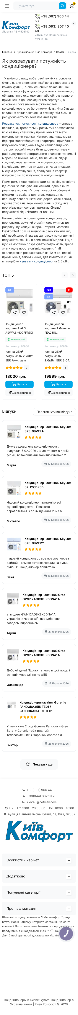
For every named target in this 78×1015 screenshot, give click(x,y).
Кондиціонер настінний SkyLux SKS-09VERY (47, 541)
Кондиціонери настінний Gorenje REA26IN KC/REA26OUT (57, 328)
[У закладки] (24, 312)
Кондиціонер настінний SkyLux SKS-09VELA (47, 429)
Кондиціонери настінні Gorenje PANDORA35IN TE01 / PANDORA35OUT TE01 (43, 706)
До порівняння (21, 392)
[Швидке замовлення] (15, 312)
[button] (65, 275)
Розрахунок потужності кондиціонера (30, 123)
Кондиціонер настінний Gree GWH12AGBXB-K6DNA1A (44, 597)
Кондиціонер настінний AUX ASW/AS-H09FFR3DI (19, 328)
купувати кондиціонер (36, 261)
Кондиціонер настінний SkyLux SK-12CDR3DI (47, 485)
